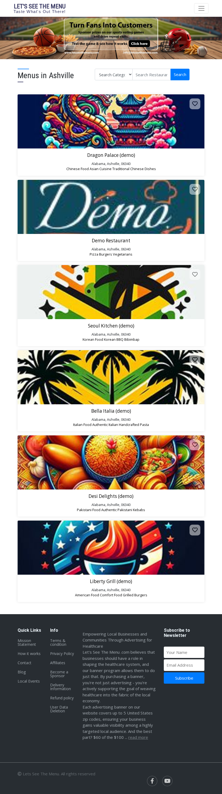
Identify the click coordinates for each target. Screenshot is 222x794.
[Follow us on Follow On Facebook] (152, 781)
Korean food (93, 339)
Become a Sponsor (59, 673)
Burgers (105, 254)
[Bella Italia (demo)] (111, 377)
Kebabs (139, 509)
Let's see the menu (40, 8)
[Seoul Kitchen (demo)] (111, 292)
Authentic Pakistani (116, 509)
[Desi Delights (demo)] (111, 462)
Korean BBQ (113, 339)
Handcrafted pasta (134, 424)
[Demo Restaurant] (111, 207)
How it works (29, 653)
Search (180, 74)
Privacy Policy (62, 653)
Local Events (29, 681)
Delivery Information (60, 686)
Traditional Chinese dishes (134, 168)
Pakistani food (88, 509)
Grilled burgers (135, 595)
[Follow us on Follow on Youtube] (167, 781)
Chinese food (77, 168)
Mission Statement (27, 642)
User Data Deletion (59, 708)
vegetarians (122, 254)
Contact (24, 662)
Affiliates (57, 662)
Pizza (94, 254)
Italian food (82, 424)
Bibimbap (131, 339)
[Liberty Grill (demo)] (111, 548)
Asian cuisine (101, 168)
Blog (22, 671)
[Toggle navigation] (201, 8)
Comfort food (111, 595)
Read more (138, 737)
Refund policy (62, 697)
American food (87, 595)
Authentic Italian (105, 424)
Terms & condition (58, 642)
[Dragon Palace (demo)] (111, 121)
